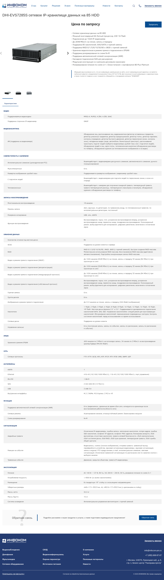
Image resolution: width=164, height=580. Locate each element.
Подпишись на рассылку (13, 574)
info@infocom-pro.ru (153, 551)
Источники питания (52, 564)
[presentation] (1, 53)
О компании (88, 549)
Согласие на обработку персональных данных (79, 574)
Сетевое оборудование (13, 564)
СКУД (45, 549)
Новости (87, 564)
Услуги (86, 554)
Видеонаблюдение (11, 549)
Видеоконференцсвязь (53, 554)
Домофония (7, 554)
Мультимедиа (8, 559)
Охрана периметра (51, 559)
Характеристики (10, 103)
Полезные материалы (93, 559)
